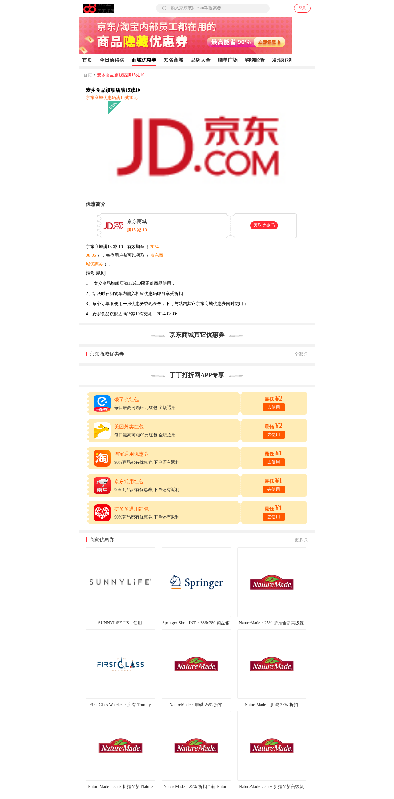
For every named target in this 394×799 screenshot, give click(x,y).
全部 (299, 354)
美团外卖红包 (129, 426)
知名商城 (173, 59)
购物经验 (255, 59)
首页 (87, 59)
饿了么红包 (126, 399)
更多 (299, 540)
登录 (302, 8)
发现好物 (282, 59)
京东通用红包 (129, 481)
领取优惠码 (264, 225)
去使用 (273, 407)
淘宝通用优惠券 (131, 454)
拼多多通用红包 (131, 508)
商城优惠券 (144, 59)
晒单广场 (228, 59)
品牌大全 (201, 59)
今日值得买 (112, 59)
